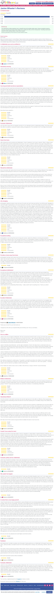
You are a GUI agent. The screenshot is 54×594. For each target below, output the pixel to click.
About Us (25, 585)
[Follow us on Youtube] (50, 585)
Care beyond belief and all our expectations (11, 86)
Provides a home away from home (9, 255)
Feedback (3, 541)
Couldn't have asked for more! (8, 431)
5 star (1, 16)
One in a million (4, 334)
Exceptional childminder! (6, 270)
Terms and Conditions (18, 588)
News (35, 585)
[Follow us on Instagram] (52, 585)
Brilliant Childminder (5, 378)
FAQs (2, 585)
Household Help (23, 5)
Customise (44, 592)
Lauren (4, 63)
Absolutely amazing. (5, 66)
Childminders (9, 5)
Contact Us (30, 585)
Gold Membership (40, 585)
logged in (19, 579)
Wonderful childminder (6, 167)
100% (52, 16)
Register (18, 581)
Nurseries (17, 5)
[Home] (1, 5)
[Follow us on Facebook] (45, 585)
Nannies (13, 5)
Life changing (4, 201)
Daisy (4, 83)
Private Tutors (35, 5)
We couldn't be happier (6, 474)
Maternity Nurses (29, 5)
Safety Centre (6, 585)
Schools (40, 5)
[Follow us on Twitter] (47, 585)
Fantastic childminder (6, 562)
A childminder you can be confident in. (10, 44)
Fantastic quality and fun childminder (10, 457)
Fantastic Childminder (6, 123)
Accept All (49, 592)
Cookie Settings (37, 588)
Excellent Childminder (6, 297)
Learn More (37, 592)
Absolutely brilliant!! (5, 396)
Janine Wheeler (11, 322)
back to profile (2, 37)
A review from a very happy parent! (9, 499)
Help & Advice (13, 585)
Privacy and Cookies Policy (28, 588)
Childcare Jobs (44, 5)
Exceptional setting (5, 235)
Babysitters (4, 5)
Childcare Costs (20, 585)
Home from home (4, 140)
